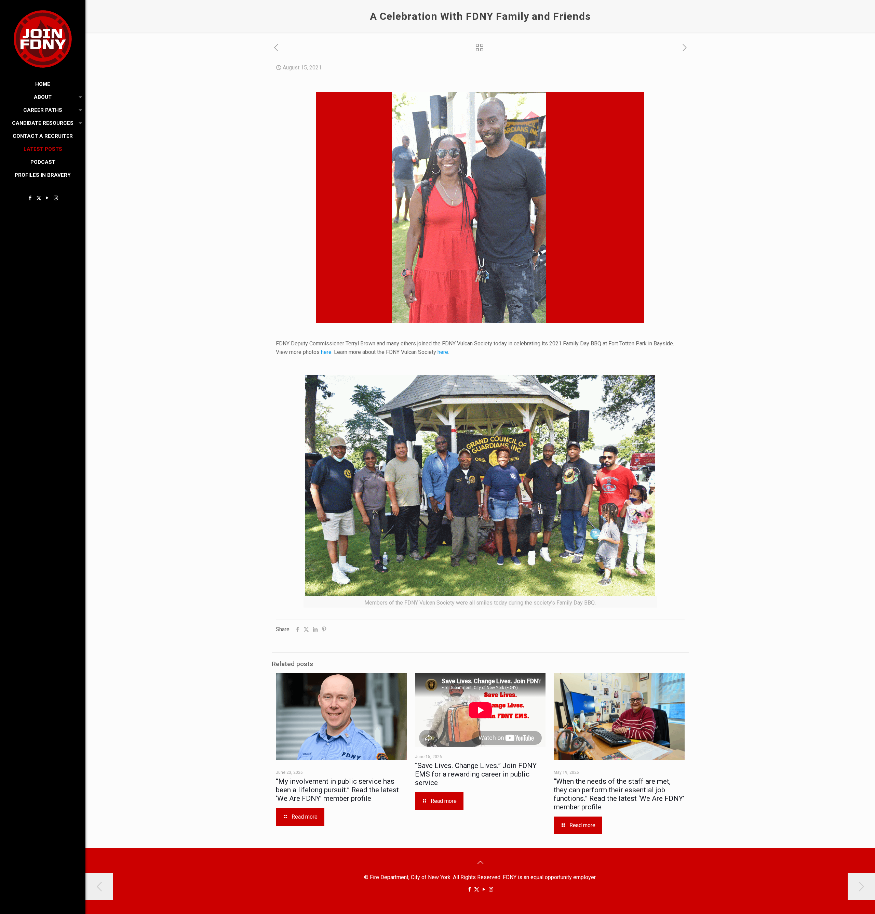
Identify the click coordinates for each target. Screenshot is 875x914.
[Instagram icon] (55, 198)
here (326, 352)
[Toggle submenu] (78, 97)
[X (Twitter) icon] (38, 198)
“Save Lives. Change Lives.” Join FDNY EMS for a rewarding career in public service (476, 774)
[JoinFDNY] (42, 38)
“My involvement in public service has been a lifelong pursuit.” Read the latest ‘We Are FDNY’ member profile (337, 790)
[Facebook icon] (30, 198)
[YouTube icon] (47, 198)
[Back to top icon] (480, 862)
